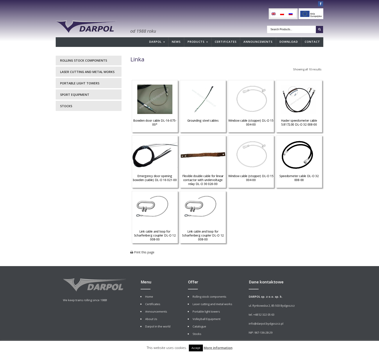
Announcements (258, 42)
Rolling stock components (83, 60)
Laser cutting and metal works (87, 72)
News (176, 42)
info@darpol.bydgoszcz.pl (266, 324)
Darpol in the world (157, 326)
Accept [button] (195, 348)
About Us (151, 319)
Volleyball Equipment (206, 319)
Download (288, 42)
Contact (312, 42)
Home (149, 297)
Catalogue (199, 326)
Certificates (226, 42)
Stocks (66, 106)
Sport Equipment (74, 95)
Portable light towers (79, 83)
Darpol (155, 42)
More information (218, 347)
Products (196, 42)
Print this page (143, 252)
